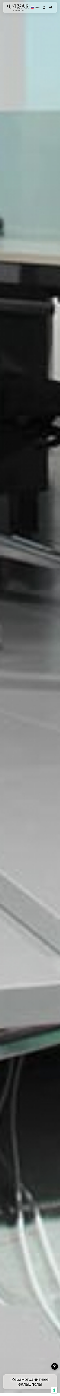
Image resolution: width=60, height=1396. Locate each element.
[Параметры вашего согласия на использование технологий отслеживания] (54, 1390)
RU (37, 8)
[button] (54, 1366)
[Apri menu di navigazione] (50, 7)
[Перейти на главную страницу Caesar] (18, 7)
